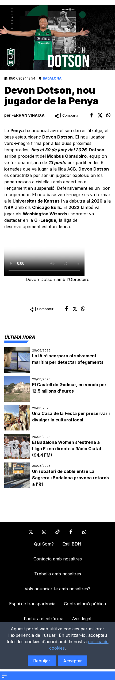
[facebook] (91, 115)
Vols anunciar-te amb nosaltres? (57, 588)
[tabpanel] (57, 417)
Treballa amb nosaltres (57, 573)
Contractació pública (85, 603)
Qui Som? (44, 544)
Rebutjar (41, 660)
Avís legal (81, 618)
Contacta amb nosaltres (57, 559)
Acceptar (72, 660)
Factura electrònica (43, 618)
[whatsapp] (108, 115)
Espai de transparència (32, 603)
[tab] (19, 337)
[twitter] (100, 115)
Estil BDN (71, 544)
